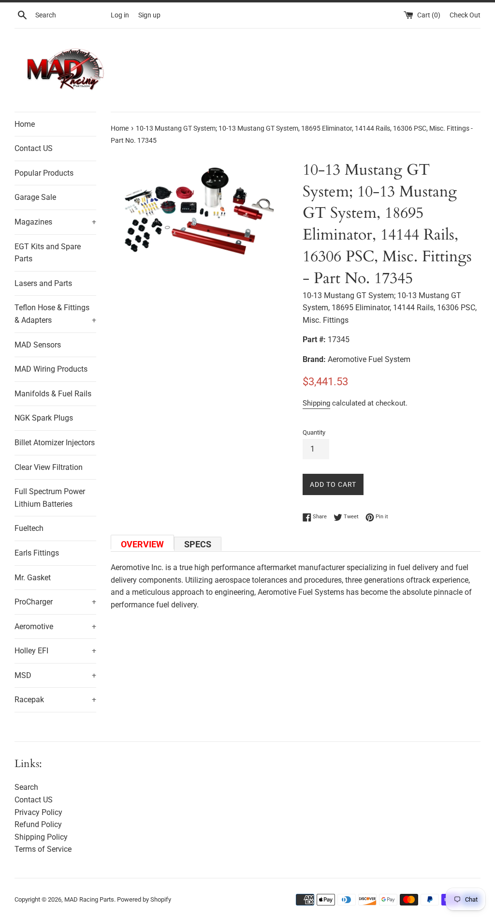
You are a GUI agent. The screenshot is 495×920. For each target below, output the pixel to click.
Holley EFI (55, 650)
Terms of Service (43, 849)
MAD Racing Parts (89, 899)
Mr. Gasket (33, 577)
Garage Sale (35, 197)
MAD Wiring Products (51, 369)
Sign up (149, 15)
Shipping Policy (41, 837)
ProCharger (55, 601)
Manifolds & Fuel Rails (53, 393)
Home (25, 124)
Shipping (316, 403)
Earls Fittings (37, 553)
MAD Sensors (38, 344)
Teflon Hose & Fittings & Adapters (55, 314)
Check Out (465, 15)
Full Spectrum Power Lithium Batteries (50, 498)
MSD (55, 675)
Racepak (55, 699)
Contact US (34, 148)
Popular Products (44, 173)
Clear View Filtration (49, 467)
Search (26, 787)
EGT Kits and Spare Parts (48, 253)
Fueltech (29, 528)
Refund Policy (38, 824)
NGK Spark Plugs (44, 417)
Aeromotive (55, 626)
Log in (120, 15)
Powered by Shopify (144, 899)
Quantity (314, 432)
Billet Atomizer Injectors (55, 442)
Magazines (55, 221)
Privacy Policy (38, 812)
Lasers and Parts (43, 283)
